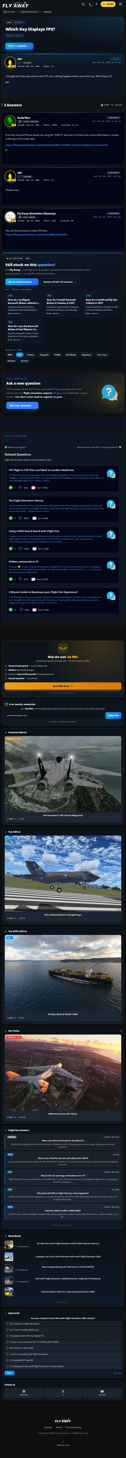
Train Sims (102, 354)
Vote (9, 1373)
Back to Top (63, 1445)
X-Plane (30, 354)
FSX (19, 354)
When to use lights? (17, 447)
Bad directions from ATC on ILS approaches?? (97, 447)
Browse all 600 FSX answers (60, 281)
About (59, 1427)
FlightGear (86, 354)
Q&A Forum (9, 11)
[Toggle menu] (120, 4)
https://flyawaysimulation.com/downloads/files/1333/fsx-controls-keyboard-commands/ (56, 144)
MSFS (10, 354)
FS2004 (57, 354)
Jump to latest (113, 105)
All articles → (63, 1302)
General (48, 11)
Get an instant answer (21, 281)
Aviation (11, 360)
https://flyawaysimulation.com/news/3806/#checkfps (36, 234)
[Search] (83, 4)
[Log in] (96, 4)
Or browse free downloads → (63, 693)
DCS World (71, 354)
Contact (48, 1427)
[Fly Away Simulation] (15, 4)
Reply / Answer (17, 46)
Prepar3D (44, 354)
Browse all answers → (63, 1225)
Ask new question (22, 405)
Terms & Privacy (74, 1427)
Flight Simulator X (29, 11)
